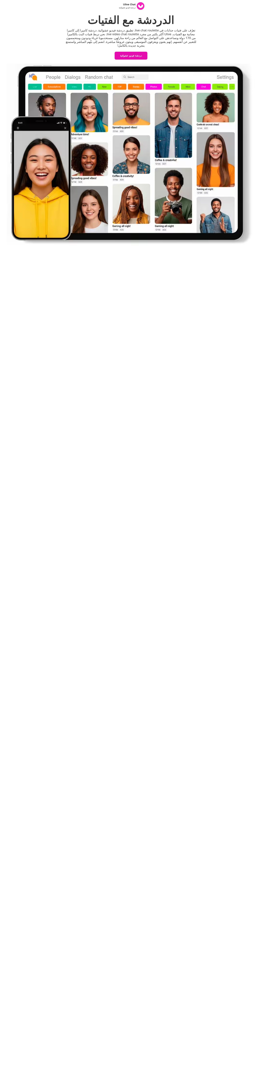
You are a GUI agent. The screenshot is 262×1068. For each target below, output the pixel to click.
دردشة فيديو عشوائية (131, 55)
